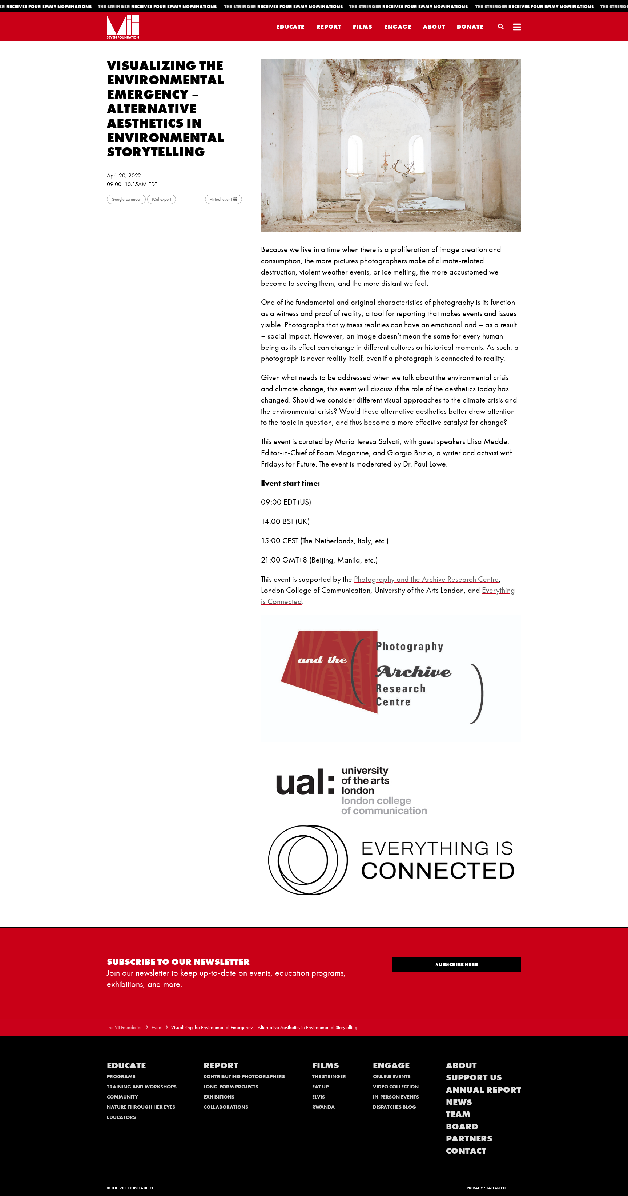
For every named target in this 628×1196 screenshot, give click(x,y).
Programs (121, 1076)
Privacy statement (486, 1188)
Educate (290, 27)
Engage (397, 27)
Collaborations (226, 1107)
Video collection (396, 1086)
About (434, 27)
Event (157, 1027)
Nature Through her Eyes (141, 1107)
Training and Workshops (142, 1086)
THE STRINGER (160, 6)
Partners (469, 1138)
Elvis (318, 1096)
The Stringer (329, 1076)
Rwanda (323, 1107)
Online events (392, 1076)
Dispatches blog (394, 1107)
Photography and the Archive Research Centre (426, 579)
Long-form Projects (231, 1086)
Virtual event (221, 199)
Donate (470, 27)
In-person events (396, 1096)
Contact (466, 1150)
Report (328, 27)
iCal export (161, 199)
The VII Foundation (125, 1027)
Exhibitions (219, 1096)
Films (363, 27)
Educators (121, 1117)
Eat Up (320, 1086)
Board (462, 1126)
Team (458, 1114)
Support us (474, 1077)
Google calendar (126, 199)
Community (122, 1096)
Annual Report (483, 1089)
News (459, 1102)
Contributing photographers (244, 1076)
